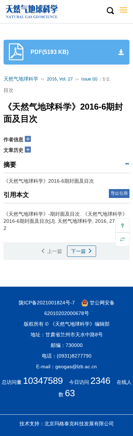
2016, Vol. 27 (60, 79)
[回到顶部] (122, 225)
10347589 (43, 380)
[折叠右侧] (122, 239)
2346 (100, 380)
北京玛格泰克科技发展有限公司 (79, 423)
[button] (110, 11)
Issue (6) (89, 79)
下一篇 (79, 251)
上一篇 (54, 251)
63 (70, 393)
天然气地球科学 (21, 79)
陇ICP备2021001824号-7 (47, 302)
